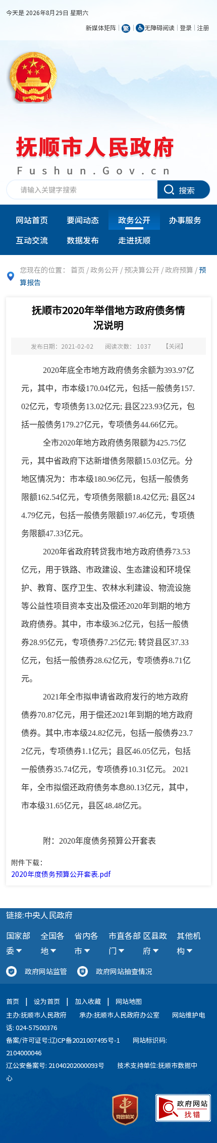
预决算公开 (141, 270)
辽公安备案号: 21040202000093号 (55, 1065)
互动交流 (32, 240)
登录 (186, 27)
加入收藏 (88, 1001)
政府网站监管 (46, 971)
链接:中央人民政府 (39, 915)
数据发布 (83, 240)
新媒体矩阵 (101, 27)
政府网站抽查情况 (124, 971)
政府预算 (179, 270)
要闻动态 (83, 220)
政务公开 (134, 220)
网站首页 (32, 220)
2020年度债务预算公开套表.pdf (61, 874)
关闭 (175, 346)
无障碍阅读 (159, 27)
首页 (78, 270)
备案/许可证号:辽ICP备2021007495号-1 (63, 1040)
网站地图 (129, 1001)
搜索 (187, 190)
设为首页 (47, 1001)
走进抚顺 (134, 240)
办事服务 (185, 220)
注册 (203, 27)
